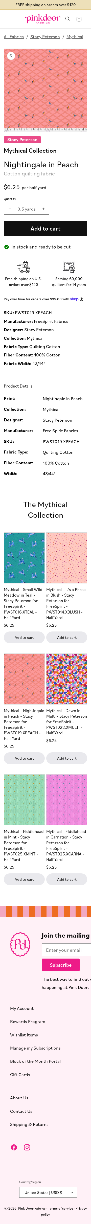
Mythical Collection (30, 150)
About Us (19, 1097)
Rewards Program (27, 1021)
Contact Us (21, 1111)
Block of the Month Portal (35, 1061)
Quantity (10, 199)
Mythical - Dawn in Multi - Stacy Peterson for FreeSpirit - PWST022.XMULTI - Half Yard (66, 721)
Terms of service (60, 1208)
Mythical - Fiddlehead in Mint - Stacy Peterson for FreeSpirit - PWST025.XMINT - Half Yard (24, 845)
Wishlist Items (24, 1034)
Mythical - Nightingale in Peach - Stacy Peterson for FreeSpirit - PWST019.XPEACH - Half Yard (24, 724)
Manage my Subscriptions (35, 1048)
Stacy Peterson (45, 36)
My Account (22, 1008)
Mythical (74, 36)
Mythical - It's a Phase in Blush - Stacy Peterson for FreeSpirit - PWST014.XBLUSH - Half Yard (66, 603)
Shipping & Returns (29, 1124)
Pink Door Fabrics (32, 1208)
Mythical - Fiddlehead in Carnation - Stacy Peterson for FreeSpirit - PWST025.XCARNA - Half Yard (66, 845)
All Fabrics (14, 36)
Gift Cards (20, 1074)
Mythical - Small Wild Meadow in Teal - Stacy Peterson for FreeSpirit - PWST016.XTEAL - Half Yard (23, 603)
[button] (10, 19)
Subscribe (61, 965)
